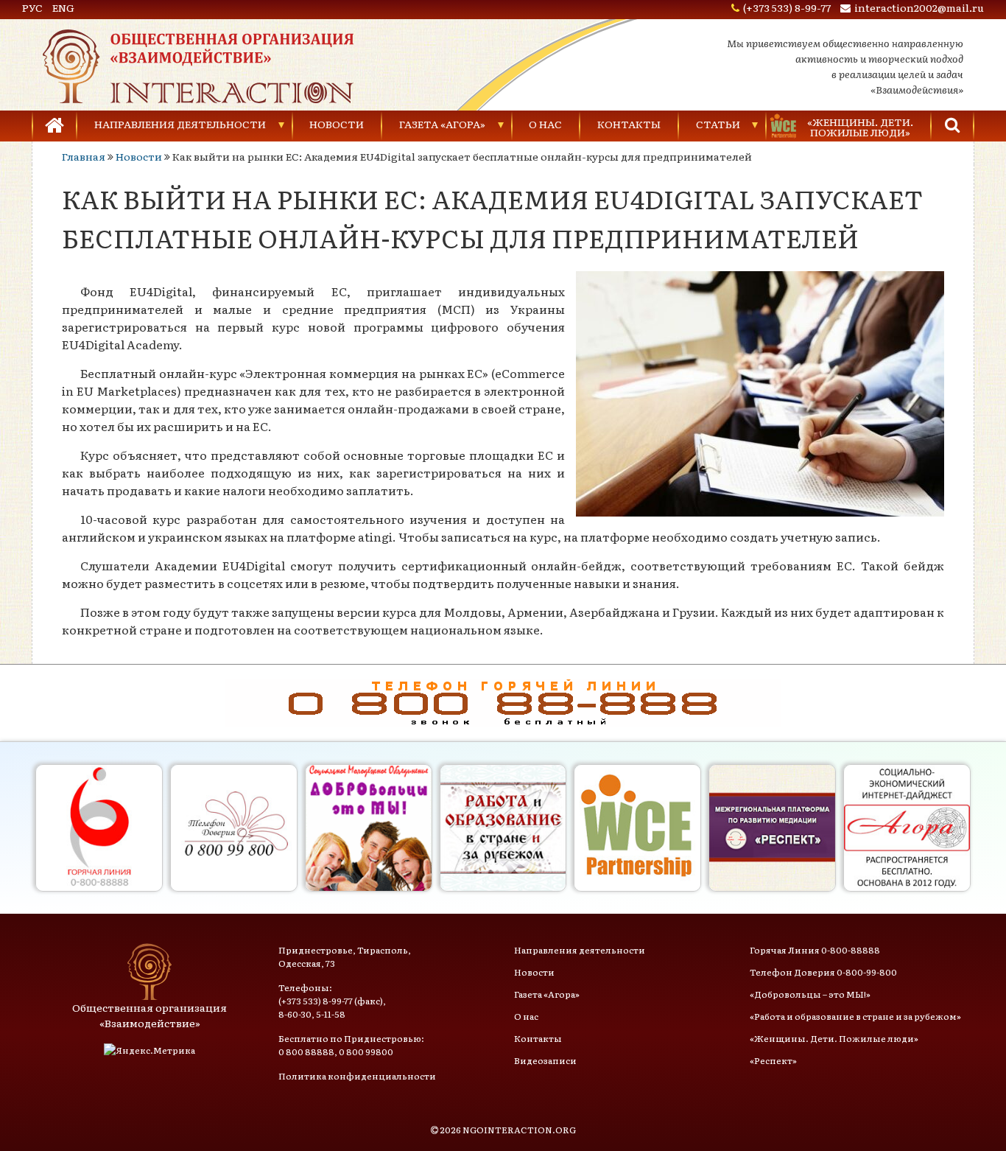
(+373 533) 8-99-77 (787, 7)
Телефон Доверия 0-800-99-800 (823, 972)
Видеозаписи (545, 1060)
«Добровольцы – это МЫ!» (810, 994)
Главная (83, 156)
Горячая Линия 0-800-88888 (815, 949)
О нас (545, 123)
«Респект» (773, 1060)
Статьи (718, 123)
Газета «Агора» (442, 123)
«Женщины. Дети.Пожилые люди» (860, 126)
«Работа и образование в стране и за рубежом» (855, 1016)
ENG (63, 7)
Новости (336, 123)
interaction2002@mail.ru (919, 7)
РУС (32, 7)
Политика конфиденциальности (357, 1075)
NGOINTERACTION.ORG (519, 1129)
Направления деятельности (180, 123)
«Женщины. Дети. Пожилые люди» (834, 1038)
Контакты (629, 123)
